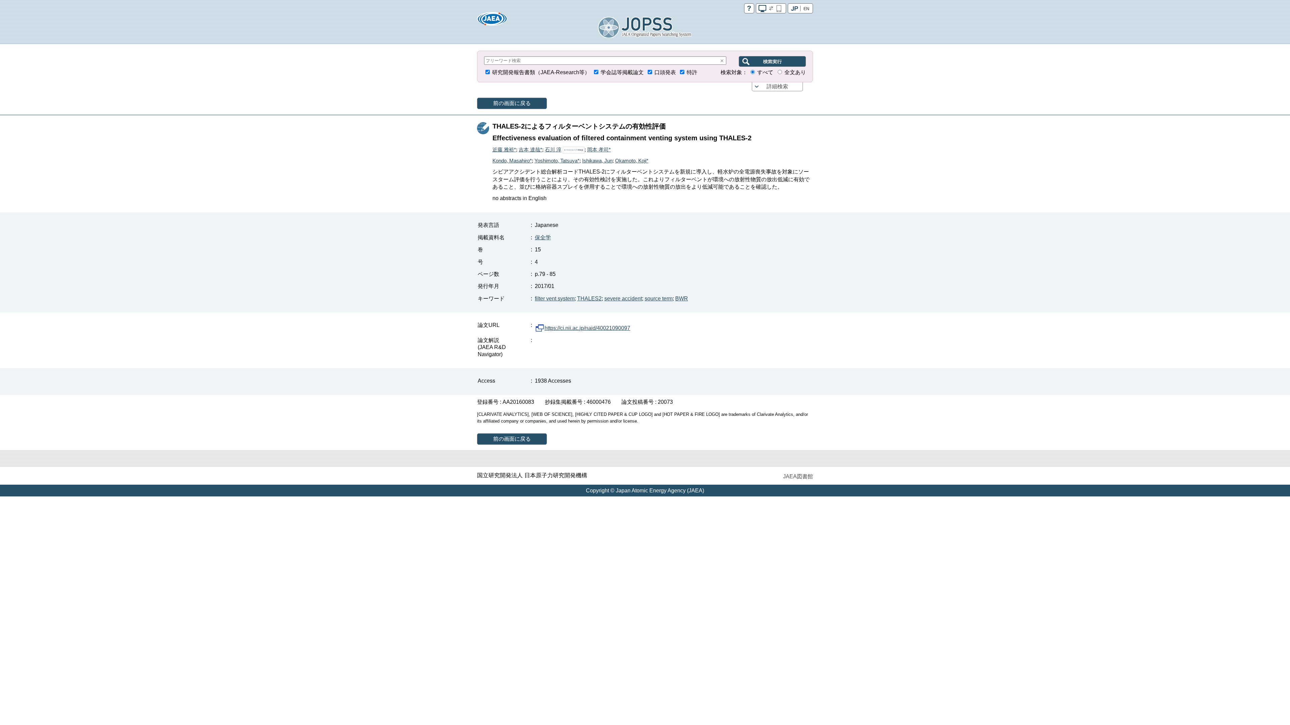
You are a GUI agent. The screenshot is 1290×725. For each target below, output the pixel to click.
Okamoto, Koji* (631, 160)
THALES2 (589, 298)
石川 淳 (553, 149)
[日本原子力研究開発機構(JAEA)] (492, 21)
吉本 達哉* (530, 149)
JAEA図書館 (798, 476)
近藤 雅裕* (504, 149)
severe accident (623, 298)
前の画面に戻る (512, 103)
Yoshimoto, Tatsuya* (556, 160)
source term (659, 298)
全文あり (795, 72)
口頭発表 (665, 72)
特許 (692, 72)
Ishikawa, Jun (597, 160)
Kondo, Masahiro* (512, 160)
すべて (765, 72)
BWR (681, 298)
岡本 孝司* (599, 149)
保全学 (543, 237)
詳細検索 (777, 86)
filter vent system (554, 298)
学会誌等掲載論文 (622, 72)
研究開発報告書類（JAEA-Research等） (541, 72)
